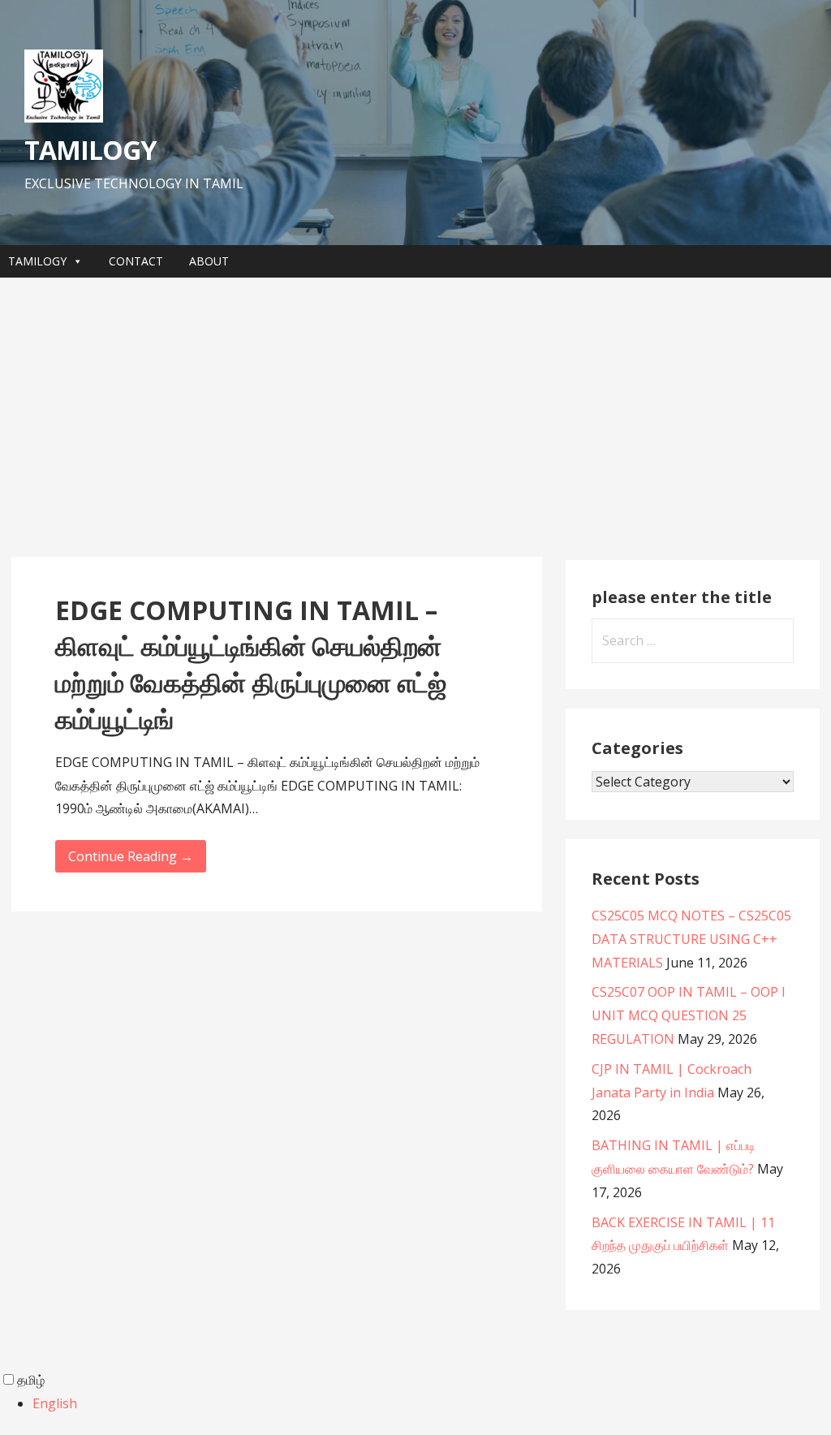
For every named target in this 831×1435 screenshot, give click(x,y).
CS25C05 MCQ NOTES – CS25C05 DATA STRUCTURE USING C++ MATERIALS (691, 939)
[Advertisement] (415, 417)
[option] (431, 1404)
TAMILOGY (90, 149)
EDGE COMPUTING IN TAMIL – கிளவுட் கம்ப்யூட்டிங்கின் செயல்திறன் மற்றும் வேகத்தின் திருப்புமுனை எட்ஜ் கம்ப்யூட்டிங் (250, 664)
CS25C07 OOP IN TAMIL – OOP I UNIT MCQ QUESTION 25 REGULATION (689, 1015)
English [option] (54, 1403)
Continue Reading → (130, 856)
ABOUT (209, 261)
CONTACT (136, 261)
